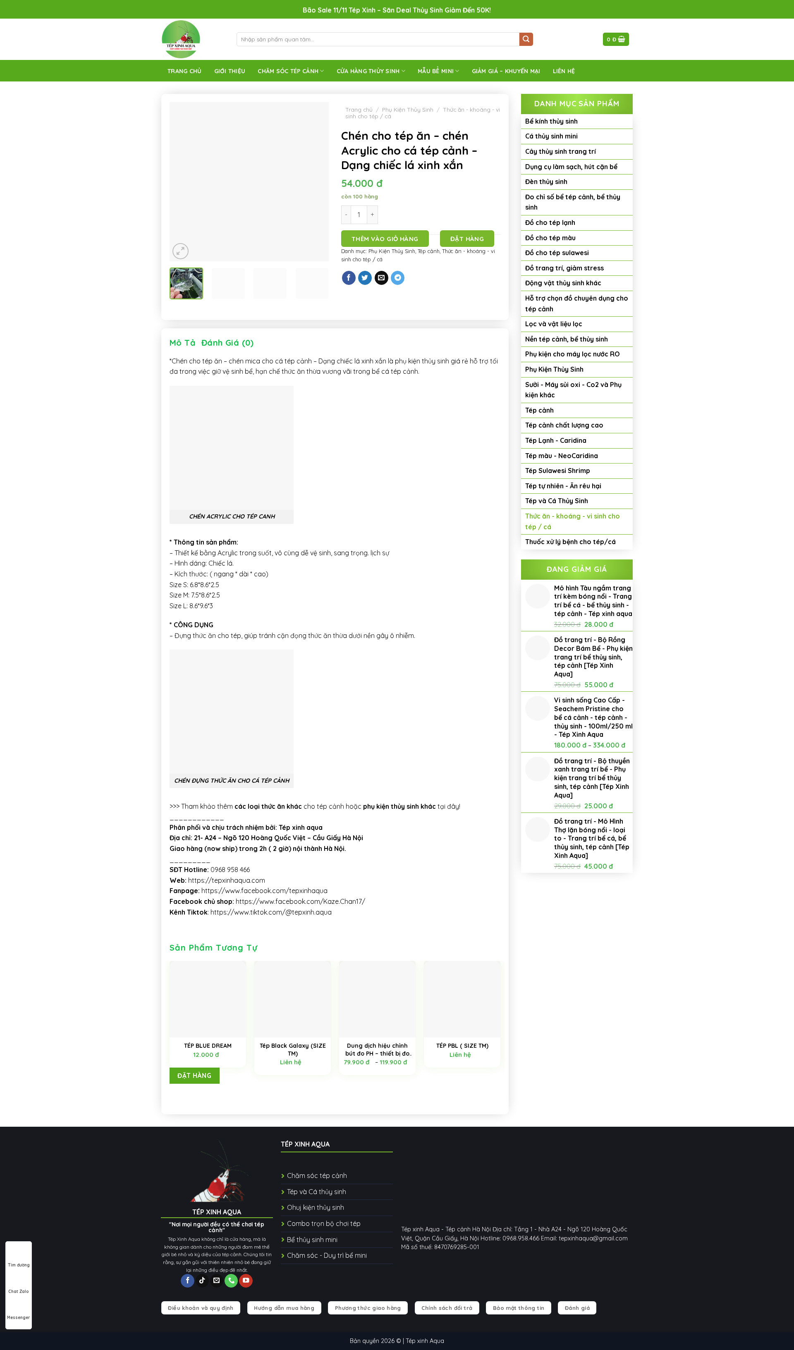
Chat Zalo (18, 1291)
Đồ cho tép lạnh (550, 222)
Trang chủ (184, 71)
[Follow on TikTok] (202, 1281)
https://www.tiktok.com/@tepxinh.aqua (271, 912)
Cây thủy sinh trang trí (560, 151)
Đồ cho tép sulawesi (557, 252)
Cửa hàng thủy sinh (368, 71)
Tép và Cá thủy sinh (316, 1192)
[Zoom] (180, 251)
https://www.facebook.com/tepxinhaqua (264, 890)
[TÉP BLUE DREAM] (208, 999)
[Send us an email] (216, 1281)
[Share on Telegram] (397, 278)
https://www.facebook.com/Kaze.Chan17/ (300, 901)
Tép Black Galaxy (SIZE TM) (293, 1049)
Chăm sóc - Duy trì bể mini (327, 1255)
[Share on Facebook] (349, 278)
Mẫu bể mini (436, 71)
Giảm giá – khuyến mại (506, 71)
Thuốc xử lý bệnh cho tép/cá (570, 542)
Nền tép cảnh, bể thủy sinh (566, 339)
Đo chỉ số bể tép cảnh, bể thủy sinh (572, 202)
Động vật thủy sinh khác (563, 283)
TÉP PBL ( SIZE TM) (462, 1045)
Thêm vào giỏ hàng (385, 239)
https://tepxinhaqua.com (226, 880)
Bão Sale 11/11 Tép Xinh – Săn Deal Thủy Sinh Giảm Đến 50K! (397, 10)
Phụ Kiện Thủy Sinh (554, 369)
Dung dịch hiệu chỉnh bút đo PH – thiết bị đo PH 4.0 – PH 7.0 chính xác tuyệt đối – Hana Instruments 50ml (377, 1049)
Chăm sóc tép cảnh (288, 71)
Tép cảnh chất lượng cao (564, 425)
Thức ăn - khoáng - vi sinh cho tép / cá (572, 521)
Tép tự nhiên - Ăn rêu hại (563, 486)
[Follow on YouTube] (245, 1281)
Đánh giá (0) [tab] (227, 342)
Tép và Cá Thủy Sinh (556, 501)
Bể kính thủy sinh (551, 121)
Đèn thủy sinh (546, 181)
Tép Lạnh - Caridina (555, 440)
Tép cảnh (539, 410)
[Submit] (526, 39)
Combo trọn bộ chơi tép (324, 1223)
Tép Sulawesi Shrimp (557, 470)
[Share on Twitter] (365, 278)
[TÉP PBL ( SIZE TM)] (462, 999)
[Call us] (231, 1281)
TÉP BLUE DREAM (208, 1045)
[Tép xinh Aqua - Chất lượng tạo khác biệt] (192, 39)
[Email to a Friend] (381, 278)
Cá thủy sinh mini (551, 136)
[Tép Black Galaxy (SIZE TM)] (292, 999)
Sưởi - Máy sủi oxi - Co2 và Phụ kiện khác (573, 389)
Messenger (18, 1317)
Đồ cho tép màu (550, 238)
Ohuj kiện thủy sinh (315, 1207)
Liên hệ (564, 71)
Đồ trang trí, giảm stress (564, 268)
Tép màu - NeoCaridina (561, 456)
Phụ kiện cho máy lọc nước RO (572, 354)
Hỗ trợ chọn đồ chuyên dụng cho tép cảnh (576, 303)
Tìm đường (19, 1265)
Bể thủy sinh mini (312, 1239)
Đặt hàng (467, 239)
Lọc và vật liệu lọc (553, 324)
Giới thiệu (230, 71)
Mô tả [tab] (183, 342)
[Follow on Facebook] (187, 1281)
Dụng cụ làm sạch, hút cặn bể (571, 166)
